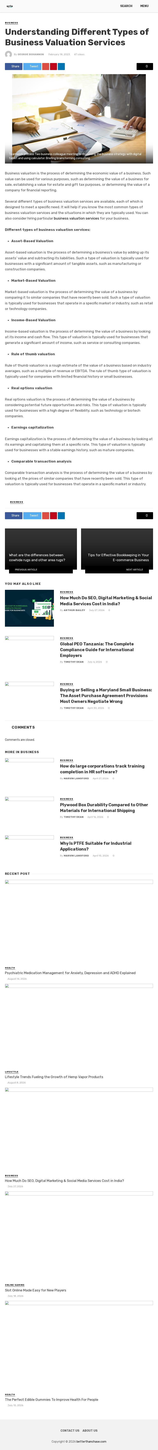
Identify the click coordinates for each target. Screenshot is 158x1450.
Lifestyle (12, 1072)
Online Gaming (14, 1285)
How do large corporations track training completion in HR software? (102, 769)
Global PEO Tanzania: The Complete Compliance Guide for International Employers (97, 649)
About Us (90, 1430)
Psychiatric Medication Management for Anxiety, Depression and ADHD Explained (70, 973)
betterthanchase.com (91, 1441)
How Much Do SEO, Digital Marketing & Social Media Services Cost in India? (106, 600)
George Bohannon (31, 54)
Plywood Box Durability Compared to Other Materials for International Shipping (104, 807)
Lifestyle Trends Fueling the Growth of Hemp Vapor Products (54, 1077)
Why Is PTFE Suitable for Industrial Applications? (95, 846)
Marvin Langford (76, 778)
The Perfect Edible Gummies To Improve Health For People (51, 1399)
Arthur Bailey (74, 610)
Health (10, 968)
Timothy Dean (74, 661)
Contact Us (69, 1430)
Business (11, 23)
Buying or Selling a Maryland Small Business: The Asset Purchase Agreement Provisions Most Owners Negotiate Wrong (106, 695)
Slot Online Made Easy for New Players (35, 1290)
